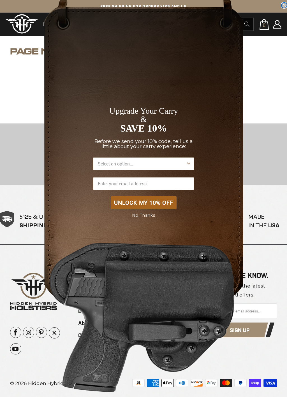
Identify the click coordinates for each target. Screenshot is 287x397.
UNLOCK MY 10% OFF (143, 202)
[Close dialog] (284, 5)
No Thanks (143, 215)
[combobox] (142, 164)
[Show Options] (188, 164)
